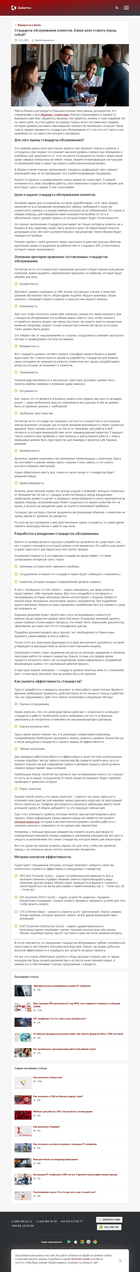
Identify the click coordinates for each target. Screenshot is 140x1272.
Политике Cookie (80, 1259)
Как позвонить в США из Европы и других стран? (58, 1096)
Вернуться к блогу (29, 25)
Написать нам (111, 1219)
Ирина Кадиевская (44, 40)
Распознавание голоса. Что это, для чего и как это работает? (64, 1192)
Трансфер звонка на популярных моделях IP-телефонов (62, 985)
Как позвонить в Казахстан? (47, 1077)
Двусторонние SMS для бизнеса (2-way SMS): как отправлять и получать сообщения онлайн (76, 1005)
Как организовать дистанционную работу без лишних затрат (64, 1049)
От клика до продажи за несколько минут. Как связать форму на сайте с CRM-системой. (78, 1033)
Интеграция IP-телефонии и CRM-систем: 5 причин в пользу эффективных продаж (75, 1174)
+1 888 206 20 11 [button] (21, 1221)
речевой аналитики (27, 822)
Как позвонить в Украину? (46, 1126)
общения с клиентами (54, 114)
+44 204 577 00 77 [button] (71, 1221)
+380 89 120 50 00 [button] (22, 1225)
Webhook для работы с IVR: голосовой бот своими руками (63, 1111)
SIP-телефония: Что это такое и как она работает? (59, 1018)
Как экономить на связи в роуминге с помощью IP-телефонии (65, 1144)
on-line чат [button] (111, 1227)
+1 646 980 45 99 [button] (46, 1221)
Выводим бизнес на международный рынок (55, 1159)
